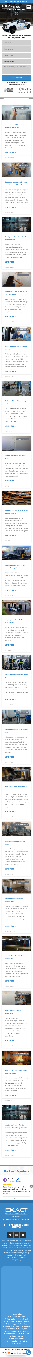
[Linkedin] (10, 1235)
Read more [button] (7, 1193)
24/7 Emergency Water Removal (16, 2)
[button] (28, 7)
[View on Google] (5, 1180)
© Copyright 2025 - (8, 1350)
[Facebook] (23, 1235)
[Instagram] (16, 1235)
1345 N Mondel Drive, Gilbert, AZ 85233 (16, 1219)
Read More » (10, 152)
